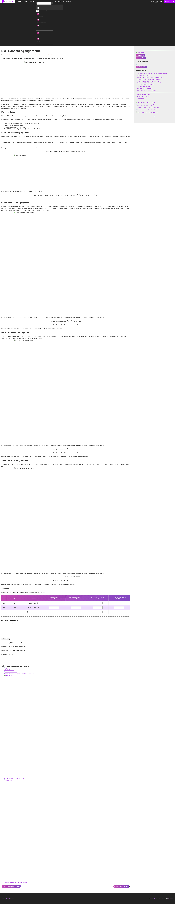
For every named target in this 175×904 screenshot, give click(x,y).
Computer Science (39, 54)
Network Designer (153, 107)
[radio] (66, 628)
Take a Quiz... (141, 98)
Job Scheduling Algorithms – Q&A (121, 886)
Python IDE (61, 1)
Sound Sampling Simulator (144, 88)
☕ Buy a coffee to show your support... (9, 898)
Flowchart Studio (153, 110)
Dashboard (68, 1)
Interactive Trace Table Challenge (146, 90)
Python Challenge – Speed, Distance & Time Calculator (152, 73)
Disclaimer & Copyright (154, 898)
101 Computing (170, 898)
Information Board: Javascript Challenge (11, 886)
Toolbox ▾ (31, 1)
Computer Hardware (30, 54)
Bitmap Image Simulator (143, 86)
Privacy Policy (161, 898)
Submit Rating (6, 639)
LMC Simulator (151, 102)
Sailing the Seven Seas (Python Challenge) (149, 79)
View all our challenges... (144, 96)
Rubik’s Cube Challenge (143, 75)
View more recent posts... (144, 94)
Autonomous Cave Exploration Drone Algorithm (150, 77)
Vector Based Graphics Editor (145, 85)
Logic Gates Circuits (155, 105)
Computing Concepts (48, 54)
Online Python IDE (154, 112)
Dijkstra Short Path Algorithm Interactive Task (150, 83)
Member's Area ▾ (169, 1)
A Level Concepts (21, 54)
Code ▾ (25, 1)
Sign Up (152, 1)
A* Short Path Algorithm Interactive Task (148, 81)
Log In (160, 1)
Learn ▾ (19, 1)
